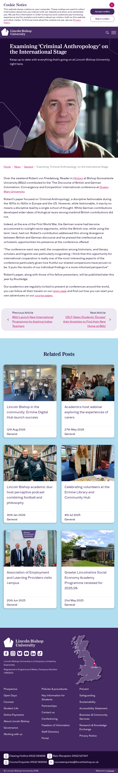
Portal (45, 738)
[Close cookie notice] (111, 4)
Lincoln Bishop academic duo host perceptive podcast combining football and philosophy (29, 495)
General (28, 166)
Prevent (84, 688)
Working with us (13, 734)
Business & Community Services (93, 716)
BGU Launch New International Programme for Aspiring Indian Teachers (32, 321)
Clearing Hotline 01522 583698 (27, 755)
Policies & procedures (54, 688)
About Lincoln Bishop (16, 721)
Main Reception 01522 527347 (70, 755)
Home (7, 166)
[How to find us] (87, 660)
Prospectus (10, 688)
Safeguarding (87, 695)
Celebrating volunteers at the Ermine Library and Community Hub (87, 492)
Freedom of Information (56, 725)
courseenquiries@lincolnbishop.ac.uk (76, 761)
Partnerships (49, 705)
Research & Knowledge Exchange (93, 727)
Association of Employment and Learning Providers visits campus (29, 577)
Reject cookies (102, 19)
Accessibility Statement (93, 708)
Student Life (11, 708)
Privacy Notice (88, 735)
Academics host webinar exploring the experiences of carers (86, 412)
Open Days (10, 695)
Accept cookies (102, 11)
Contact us (48, 712)
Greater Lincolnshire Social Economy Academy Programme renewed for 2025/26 (85, 580)
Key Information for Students (53, 697)
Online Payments (14, 714)
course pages (44, 295)
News (17, 166)
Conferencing (50, 718)
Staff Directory (50, 731)
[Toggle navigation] (114, 33)
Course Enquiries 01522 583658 (28, 761)
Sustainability (87, 701)
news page (60, 291)
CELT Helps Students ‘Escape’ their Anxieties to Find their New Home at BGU (84, 321)
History (78, 178)
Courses (9, 701)
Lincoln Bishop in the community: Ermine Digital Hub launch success (27, 412)
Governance (11, 727)
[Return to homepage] (16, 32)
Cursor (110, 770)
